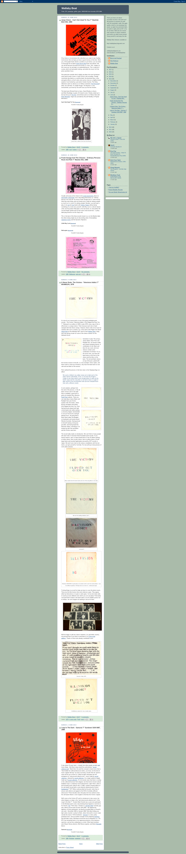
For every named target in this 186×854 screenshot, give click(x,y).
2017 (110, 69)
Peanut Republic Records (115, 189)
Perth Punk (64, 397)
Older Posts (99, 844)
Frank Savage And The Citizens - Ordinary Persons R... (118, 102)
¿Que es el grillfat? (113, 187)
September (113, 87)
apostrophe (64, 197)
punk (82, 719)
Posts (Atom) (70, 847)
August (112, 90)
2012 (110, 127)
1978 (67, 719)
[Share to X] (82, 150)
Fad (69, 805)
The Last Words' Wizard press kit (117, 192)
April (111, 117)
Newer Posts (62, 844)
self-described (89, 805)
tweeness (97, 816)
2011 (110, 129)
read (98, 765)
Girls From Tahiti (115, 160)
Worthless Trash (115, 175)
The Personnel (95, 84)
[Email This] (78, 150)
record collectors (79, 778)
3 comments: (85, 147)
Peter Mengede (65, 96)
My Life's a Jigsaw (115, 138)
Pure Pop (113, 151)
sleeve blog (64, 331)
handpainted (64, 789)
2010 (110, 132)
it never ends (73, 719)
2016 (110, 72)
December (113, 81)
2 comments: (85, 836)
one (69, 205)
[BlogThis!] (80, 150)
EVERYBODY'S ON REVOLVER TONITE (115, 177)
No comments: (86, 272)
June (111, 94)
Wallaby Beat (69, 8)
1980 (67, 149)
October (112, 85)
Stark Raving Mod (81, 63)
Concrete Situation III (115, 147)
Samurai (85, 815)
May (111, 115)
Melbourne (72, 274)
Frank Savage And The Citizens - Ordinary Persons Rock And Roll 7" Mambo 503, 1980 (80, 159)
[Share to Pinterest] (85, 150)
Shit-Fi (112, 145)
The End (73, 95)
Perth (78, 719)
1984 (67, 838)
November (113, 83)
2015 (110, 74)
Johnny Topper (85, 205)
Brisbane (71, 838)
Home (81, 844)
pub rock (78, 274)
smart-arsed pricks (88, 196)
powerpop (77, 838)
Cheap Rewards (115, 167)
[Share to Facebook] (83, 150)
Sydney (74, 149)
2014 (110, 76)
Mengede (98, 824)
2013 (110, 79)
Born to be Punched (115, 58)
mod (70, 149)
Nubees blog (91, 331)
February (113, 122)
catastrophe (71, 197)
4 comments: (85, 717)
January (112, 124)
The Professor (114, 61)
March (112, 119)
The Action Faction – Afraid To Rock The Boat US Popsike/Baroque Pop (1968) (118, 154)
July (111, 92)
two (73, 205)
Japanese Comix (66, 219)
